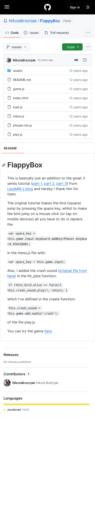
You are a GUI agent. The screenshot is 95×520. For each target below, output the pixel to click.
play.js (17, 134)
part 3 (61, 183)
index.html (20, 98)
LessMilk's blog (20, 189)
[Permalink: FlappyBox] (4, 165)
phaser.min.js (22, 125)
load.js (17, 107)
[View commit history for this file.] (85, 60)
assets (17, 70)
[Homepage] (47, 7)
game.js (18, 89)
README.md (22, 80)
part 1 (37, 183)
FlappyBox (50, 20)
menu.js (18, 116)
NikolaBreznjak (23, 20)
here (48, 331)
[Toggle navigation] (7, 7)
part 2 (49, 183)
